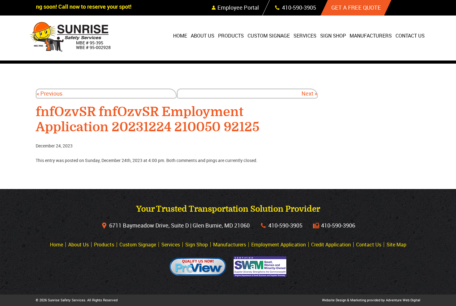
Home (180, 35)
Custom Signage (269, 35)
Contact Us (410, 35)
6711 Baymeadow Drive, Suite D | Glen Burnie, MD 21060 (179, 225)
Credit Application (331, 244)
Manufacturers (371, 35)
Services (304, 35)
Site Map (396, 244)
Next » (309, 93)
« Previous (49, 93)
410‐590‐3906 (338, 225)
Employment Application (278, 244)
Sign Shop (333, 35)
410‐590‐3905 (285, 225)
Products (231, 35)
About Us (202, 35)
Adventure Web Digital (403, 300)
